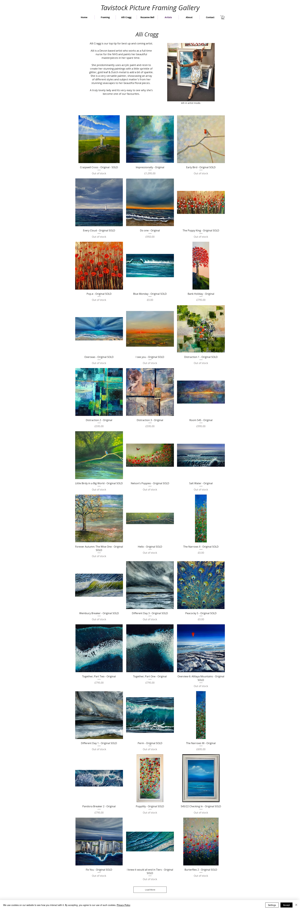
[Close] (296, 904)
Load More (150, 889)
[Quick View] (99, 139)
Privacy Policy (123, 905)
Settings (272, 905)
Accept (286, 905)
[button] (222, 17)
